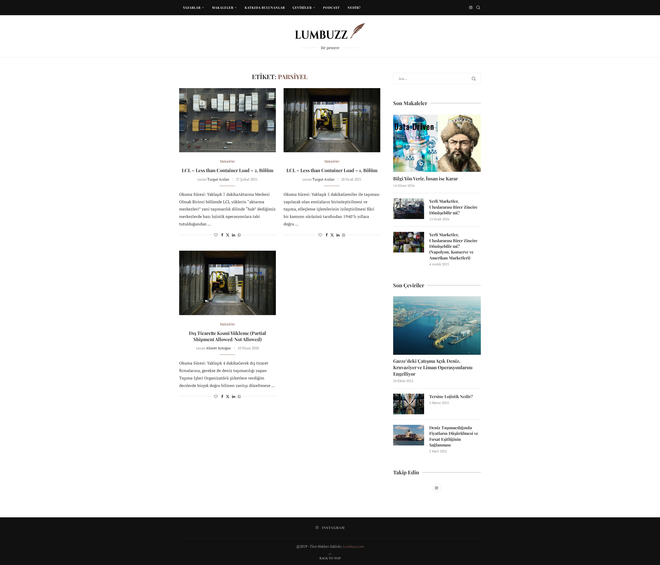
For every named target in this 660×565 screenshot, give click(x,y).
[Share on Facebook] (222, 234)
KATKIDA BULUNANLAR (265, 7)
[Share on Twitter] (227, 234)
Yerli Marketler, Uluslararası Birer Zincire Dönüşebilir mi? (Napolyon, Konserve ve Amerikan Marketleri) (453, 246)
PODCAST (331, 7)
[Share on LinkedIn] (233, 234)
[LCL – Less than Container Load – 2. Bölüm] (227, 120)
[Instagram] (470, 7)
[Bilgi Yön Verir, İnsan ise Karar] (437, 143)
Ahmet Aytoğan (218, 347)
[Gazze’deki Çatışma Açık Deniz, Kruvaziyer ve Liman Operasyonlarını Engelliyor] (437, 325)
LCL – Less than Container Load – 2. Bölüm (227, 170)
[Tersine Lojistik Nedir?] (408, 404)
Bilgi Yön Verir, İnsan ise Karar (425, 178)
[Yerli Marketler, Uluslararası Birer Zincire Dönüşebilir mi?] (408, 208)
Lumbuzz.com (353, 546)
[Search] (478, 7)
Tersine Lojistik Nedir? (451, 396)
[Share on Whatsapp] (239, 234)
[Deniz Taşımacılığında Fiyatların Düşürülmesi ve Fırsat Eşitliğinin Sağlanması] (408, 435)
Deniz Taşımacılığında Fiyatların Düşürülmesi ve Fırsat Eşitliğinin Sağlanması (453, 436)
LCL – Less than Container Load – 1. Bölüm (331, 170)
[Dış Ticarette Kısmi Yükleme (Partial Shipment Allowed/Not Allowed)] (227, 283)
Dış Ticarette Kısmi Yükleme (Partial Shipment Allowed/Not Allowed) (227, 336)
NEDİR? (354, 7)
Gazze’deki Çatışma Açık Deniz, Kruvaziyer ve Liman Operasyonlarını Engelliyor (433, 367)
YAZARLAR (192, 7)
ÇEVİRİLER (302, 7)
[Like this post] (216, 234)
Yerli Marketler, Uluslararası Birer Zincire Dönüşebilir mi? (453, 206)
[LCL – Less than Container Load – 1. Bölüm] (332, 120)
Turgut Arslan (218, 179)
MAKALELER (222, 7)
